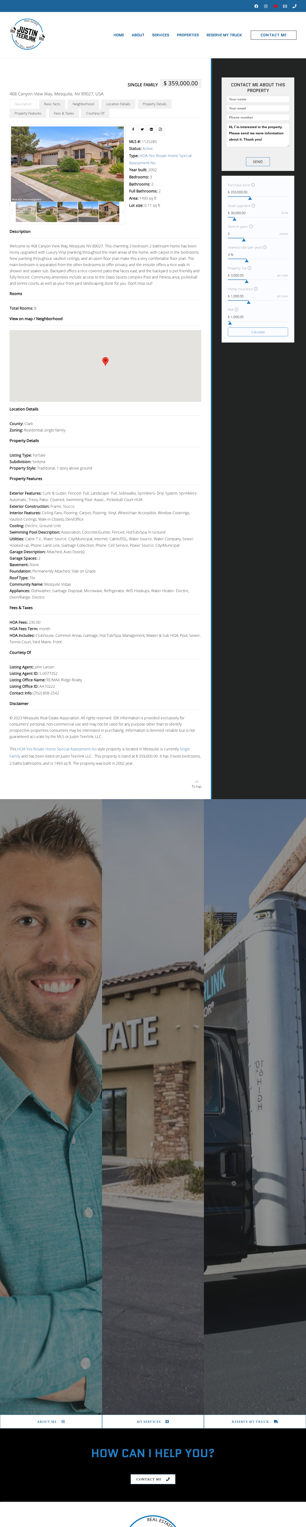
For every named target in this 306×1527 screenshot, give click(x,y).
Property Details (155, 104)
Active (147, 148)
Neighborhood (83, 104)
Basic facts (52, 104)
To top (196, 786)
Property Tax (237, 268)
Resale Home (167, 155)
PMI (231, 309)
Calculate (258, 332)
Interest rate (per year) (245, 247)
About (138, 35)
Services (160, 35)
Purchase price (239, 185)
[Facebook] (256, 6)
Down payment (239, 205)
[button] (273, 35)
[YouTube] (275, 6)
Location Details (118, 104)
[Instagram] (266, 6)
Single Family (143, 84)
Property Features (28, 113)
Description (23, 104)
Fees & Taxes (64, 113)
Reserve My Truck (224, 35)
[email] (285, 6)
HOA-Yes (147, 155)
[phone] (294, 6)
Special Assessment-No (77, 749)
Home (119, 35)
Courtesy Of (95, 113)
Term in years (238, 226)
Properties (188, 35)
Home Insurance (240, 289)
